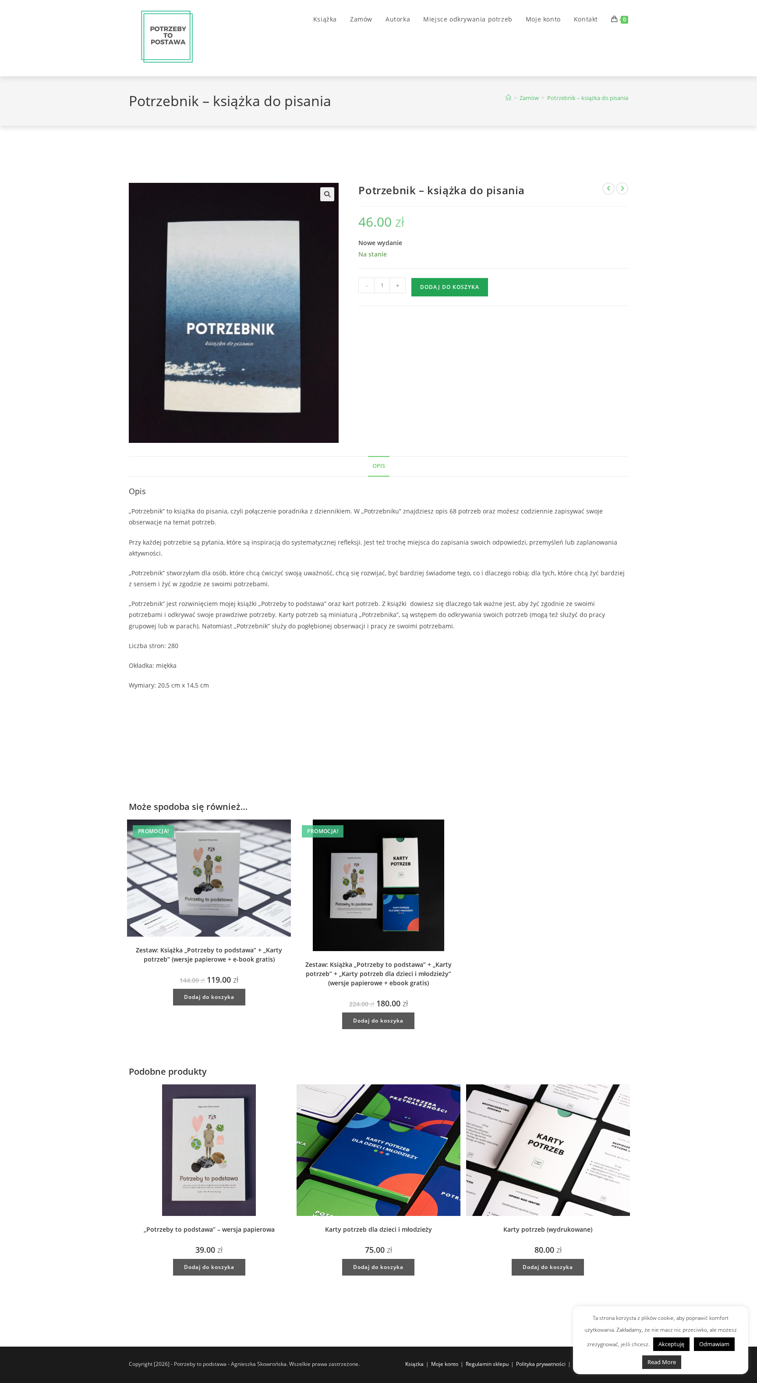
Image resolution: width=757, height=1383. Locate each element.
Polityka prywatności (541, 1364)
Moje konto (444, 1364)
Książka (414, 1364)
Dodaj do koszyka (449, 287)
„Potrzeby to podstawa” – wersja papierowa (209, 1229)
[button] (327, 194)
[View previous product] (608, 188)
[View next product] (622, 188)
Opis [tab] (378, 466)
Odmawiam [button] (714, 1344)
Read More (661, 1362)
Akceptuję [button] (671, 1344)
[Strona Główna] (508, 98)
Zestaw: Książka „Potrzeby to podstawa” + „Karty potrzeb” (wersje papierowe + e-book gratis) (209, 954)
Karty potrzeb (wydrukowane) (547, 1229)
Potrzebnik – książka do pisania (587, 98)
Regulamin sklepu (487, 1364)
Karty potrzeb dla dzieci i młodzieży (378, 1229)
